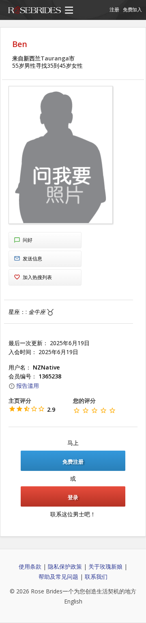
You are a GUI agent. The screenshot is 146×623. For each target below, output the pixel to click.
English (73, 601)
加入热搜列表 (37, 277)
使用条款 (30, 566)
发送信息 (32, 258)
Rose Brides (34, 11)
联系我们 (96, 576)
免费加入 (132, 9)
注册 (114, 9)
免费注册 (73, 461)
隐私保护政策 (65, 566)
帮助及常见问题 (58, 576)
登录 (73, 497)
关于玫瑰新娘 (105, 566)
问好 (27, 239)
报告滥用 (27, 385)
